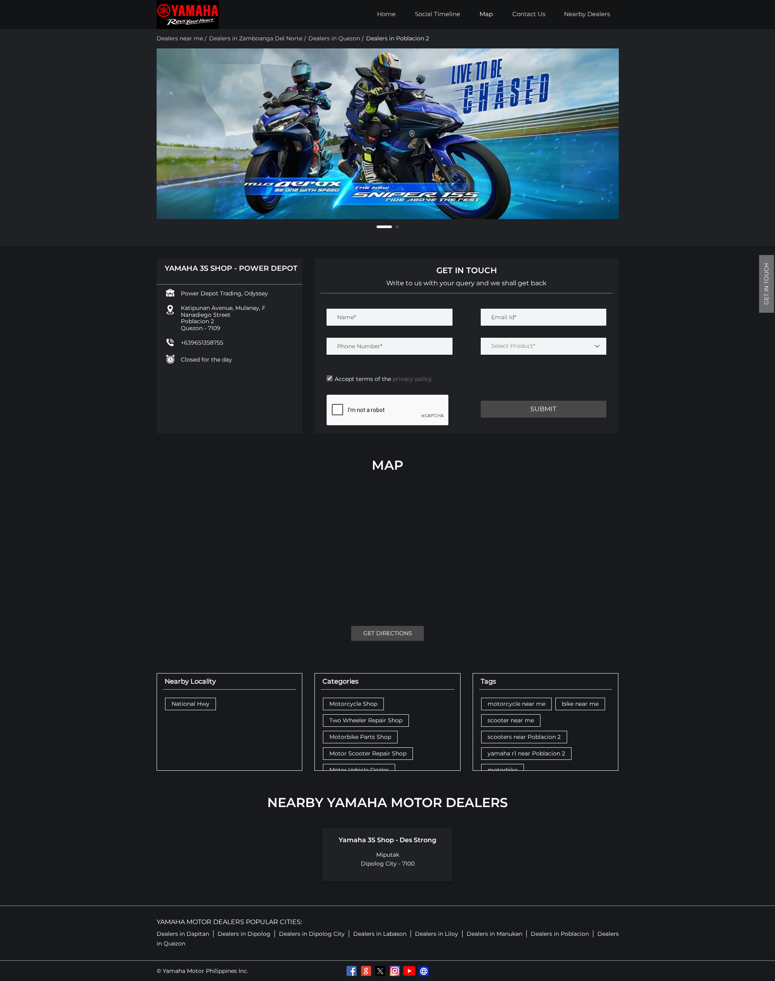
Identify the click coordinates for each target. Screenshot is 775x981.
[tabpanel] (388, 133)
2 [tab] (397, 226)
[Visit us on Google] (366, 971)
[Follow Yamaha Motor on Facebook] (351, 971)
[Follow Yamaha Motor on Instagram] (395, 971)
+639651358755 (202, 342)
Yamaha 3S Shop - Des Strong (387, 840)
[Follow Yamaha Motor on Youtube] (409, 971)
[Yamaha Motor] (188, 14)
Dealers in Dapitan (183, 933)
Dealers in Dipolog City (312, 933)
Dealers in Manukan (494, 933)
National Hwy (190, 704)
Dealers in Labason (379, 933)
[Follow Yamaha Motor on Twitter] (380, 971)
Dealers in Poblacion (560, 933)
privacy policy (411, 379)
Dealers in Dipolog (244, 933)
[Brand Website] (424, 971)
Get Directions (387, 633)
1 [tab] (384, 226)
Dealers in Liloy (436, 933)
